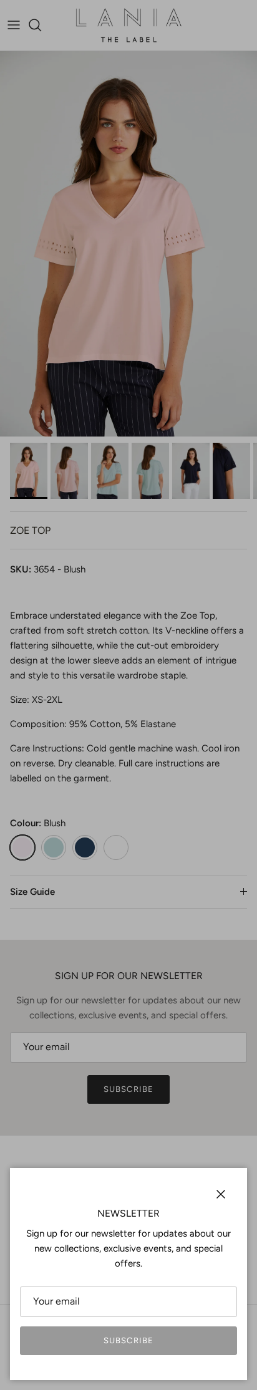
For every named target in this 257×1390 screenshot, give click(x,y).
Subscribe (128, 1340)
